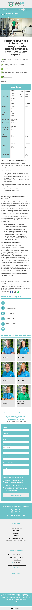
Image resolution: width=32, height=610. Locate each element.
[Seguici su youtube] (17, 567)
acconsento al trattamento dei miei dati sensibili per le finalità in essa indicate (14, 481)
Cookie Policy (19, 597)
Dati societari (26, 597)
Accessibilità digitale (21, 599)
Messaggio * (6, 468)
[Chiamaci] (27, 9)
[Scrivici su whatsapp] (30, 9)
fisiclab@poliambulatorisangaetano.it (17, 565)
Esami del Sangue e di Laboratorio (16, 540)
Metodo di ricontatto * (8, 462)
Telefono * (5, 456)
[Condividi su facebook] (11, 292)
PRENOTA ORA (19, 9)
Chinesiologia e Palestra (16, 538)
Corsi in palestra (7, 77)
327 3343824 (12, 417)
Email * (4, 450)
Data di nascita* (7, 444)
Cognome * (6, 433)
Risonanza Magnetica (16, 528)
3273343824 (4, 288)
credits (16, 601)
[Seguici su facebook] (14, 567)
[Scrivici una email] (24, 9)
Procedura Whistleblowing (8, 597)
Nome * (5, 427)
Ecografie (16, 530)
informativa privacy (18, 477)
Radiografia (16, 533)
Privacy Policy (26, 596)
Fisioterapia (16, 535)
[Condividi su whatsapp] (18, 292)
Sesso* (5, 439)
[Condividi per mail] (15, 292)
